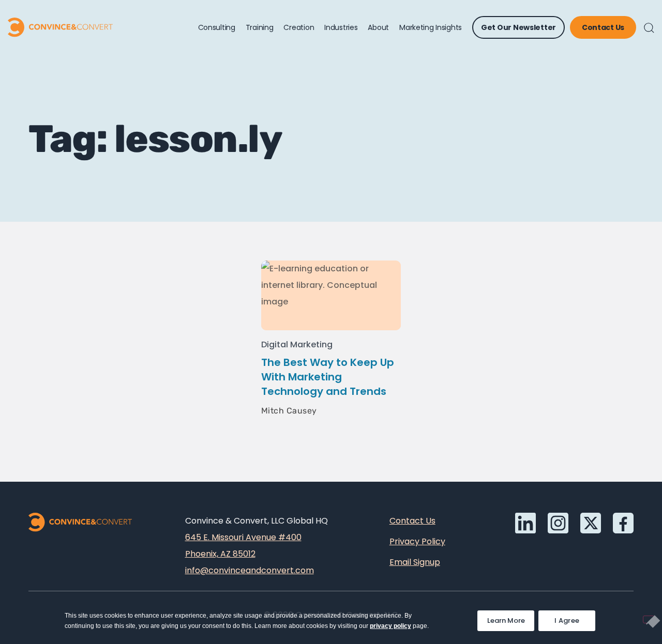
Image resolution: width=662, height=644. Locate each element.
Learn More (510, 617)
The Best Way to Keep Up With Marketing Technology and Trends (327, 376)
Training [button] (260, 27)
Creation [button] (298, 27)
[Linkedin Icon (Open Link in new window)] (525, 523)
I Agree (566, 620)
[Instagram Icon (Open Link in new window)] (558, 523)
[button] (649, 28)
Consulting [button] (216, 27)
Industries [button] (340, 27)
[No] (648, 619)
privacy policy (390, 626)
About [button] (378, 27)
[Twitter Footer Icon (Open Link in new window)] (590, 523)
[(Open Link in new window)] (623, 523)
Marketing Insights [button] (430, 27)
